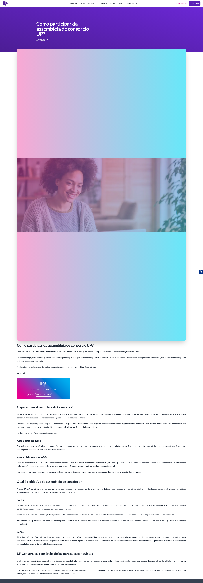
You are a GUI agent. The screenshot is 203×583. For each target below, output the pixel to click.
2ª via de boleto (181, 3)
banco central (102, 357)
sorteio (152, 505)
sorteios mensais (92, 505)
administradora (121, 446)
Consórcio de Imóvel (107, 3)
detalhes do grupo (77, 418)
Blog (120, 3)
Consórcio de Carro (88, 3)
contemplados (23, 544)
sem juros (53, 573)
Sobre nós (73, 3)
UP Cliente (195, 3)
